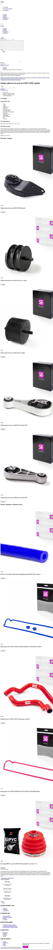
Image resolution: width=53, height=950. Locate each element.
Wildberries (5, 942)
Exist (4, 943)
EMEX (4, 945)
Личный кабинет (8, 8)
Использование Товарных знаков (10, 927)
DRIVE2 (5, 933)
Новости (5, 16)
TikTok (4, 936)
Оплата (4, 918)
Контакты (5, 19)
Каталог (6, 7)
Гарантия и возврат (7, 917)
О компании (6, 18)
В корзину (3, 88)
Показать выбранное (5, 879)
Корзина (6, 10)
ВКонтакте (5, 932)
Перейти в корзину (5, 65)
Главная (5, 14)
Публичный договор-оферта (9, 924)
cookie (27, 944)
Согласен (25, 946)
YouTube (5, 935)
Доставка (5, 919)
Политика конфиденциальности (10, 926)
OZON (4, 941)
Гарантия (5, 898)
